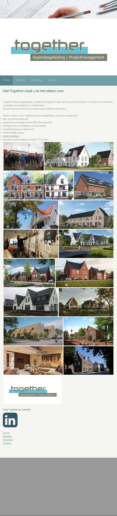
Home (6, 433)
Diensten (7, 436)
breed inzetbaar (11, 136)
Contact (7, 443)
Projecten (8, 439)
